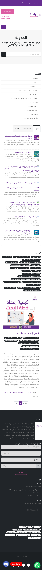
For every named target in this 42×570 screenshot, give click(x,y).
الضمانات (16, 556)
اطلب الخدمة (7, 11)
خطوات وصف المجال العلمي (22, 152)
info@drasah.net (32, 496)
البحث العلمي (34, 86)
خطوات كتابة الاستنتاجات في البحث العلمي (25, 204)
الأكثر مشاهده (27, 128)
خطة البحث (35, 78)
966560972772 (6, 19)
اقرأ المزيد (35, 396)
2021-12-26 (7, 392)
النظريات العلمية (33, 106)
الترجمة (36, 82)
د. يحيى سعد (29, 392)
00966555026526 (31, 486)
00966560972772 (30, 503)
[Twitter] (23, 565)
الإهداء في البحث (19, 216)
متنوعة (37, 128)
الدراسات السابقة (33, 114)
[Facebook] (28, 565)
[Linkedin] (18, 565)
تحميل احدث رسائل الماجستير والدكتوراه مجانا (24, 98)
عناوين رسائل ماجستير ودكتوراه (28, 90)
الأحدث (17, 128)
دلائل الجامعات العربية (31, 118)
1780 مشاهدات (18, 392)
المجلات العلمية (33, 102)
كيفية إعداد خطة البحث (27, 333)
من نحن (37, 3)
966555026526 (6, 16)
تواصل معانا (26, 3)
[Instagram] (13, 565)
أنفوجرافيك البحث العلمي (30, 110)
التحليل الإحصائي (33, 94)
